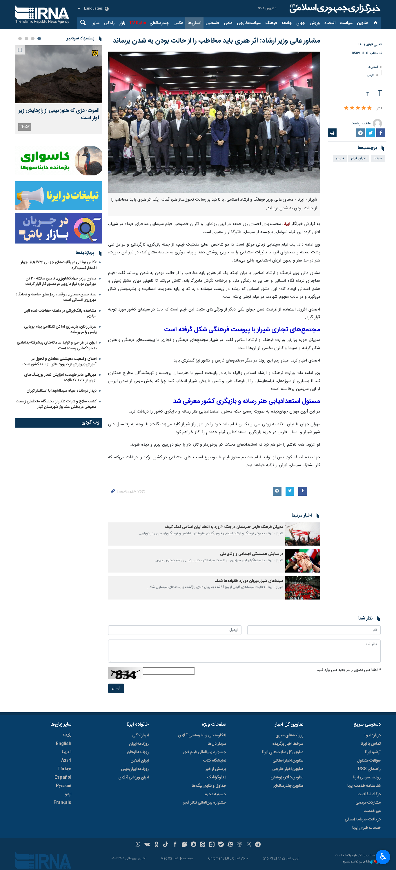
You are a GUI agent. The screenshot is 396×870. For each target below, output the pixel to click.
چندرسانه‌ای (159, 23)
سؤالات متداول (369, 760)
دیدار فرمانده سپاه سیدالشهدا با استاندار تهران (61, 391)
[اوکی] (156, 845)
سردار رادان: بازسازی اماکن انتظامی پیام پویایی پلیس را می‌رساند (60, 329)
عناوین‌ (362, 23)
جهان (300, 23)
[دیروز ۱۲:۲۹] (58, 74)
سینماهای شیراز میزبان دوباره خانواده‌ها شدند (249, 581)
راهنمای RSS (369, 769)
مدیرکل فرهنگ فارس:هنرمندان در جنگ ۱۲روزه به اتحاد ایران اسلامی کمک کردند (224, 527)
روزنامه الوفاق (138, 752)
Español (63, 777)
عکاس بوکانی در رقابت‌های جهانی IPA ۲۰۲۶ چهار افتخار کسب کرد (59, 265)
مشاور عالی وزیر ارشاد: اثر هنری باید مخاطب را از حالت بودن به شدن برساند (216, 41)
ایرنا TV (135, 23)
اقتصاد (329, 23)
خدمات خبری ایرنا (366, 827)
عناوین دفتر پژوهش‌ (286, 777)
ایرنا (334, 8)
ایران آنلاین (140, 760)
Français (62, 802)
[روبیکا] (240, 845)
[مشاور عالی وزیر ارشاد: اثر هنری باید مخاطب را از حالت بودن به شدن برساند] (214, 122)
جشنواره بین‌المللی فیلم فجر (204, 752)
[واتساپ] (138, 845)
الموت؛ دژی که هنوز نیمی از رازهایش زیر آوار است (59, 114)
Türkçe (64, 769)
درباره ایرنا (372, 735)
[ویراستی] (184, 845)
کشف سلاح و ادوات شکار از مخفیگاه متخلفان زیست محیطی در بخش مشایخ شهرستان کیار (56, 404)
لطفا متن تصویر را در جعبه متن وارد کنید (349, 670)
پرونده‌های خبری (289, 735)
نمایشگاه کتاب (214, 760)
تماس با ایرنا (371, 743)
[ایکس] (249, 845)
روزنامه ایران (139, 743)
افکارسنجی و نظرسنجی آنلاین (202, 735)
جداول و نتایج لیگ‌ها (209, 785)
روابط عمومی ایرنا (367, 777)
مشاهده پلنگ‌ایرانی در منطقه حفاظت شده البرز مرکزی (60, 313)
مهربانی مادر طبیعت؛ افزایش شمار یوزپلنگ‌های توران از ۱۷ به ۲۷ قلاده (60, 378)
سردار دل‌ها (217, 743)
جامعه (287, 23)
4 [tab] (20, 38)
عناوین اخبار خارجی (287, 769)
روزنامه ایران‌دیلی (135, 769)
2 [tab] (32, 38)
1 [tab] (39, 38)
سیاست (346, 23)
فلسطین (212, 23)
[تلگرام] (258, 845)
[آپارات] (230, 845)
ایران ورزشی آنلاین (134, 777)
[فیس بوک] (175, 845)
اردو (68, 794)
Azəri (66, 760)
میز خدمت (372, 811)
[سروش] (193, 845)
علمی (228, 23)
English (63, 743)
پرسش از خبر (216, 769)
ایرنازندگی (140, 735)
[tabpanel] (58, 89)
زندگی (109, 23)
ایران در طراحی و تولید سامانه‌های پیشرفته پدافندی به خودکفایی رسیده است (57, 345)
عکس (178, 23)
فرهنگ (271, 23)
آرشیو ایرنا (373, 752)
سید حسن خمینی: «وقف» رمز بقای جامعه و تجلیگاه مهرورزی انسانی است (56, 297)
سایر (95, 23)
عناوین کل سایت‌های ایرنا (282, 752)
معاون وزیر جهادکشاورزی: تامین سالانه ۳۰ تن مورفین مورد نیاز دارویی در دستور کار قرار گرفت (61, 281)
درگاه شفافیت (369, 794)
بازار (122, 23)
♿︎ (383, 856)
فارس (371, 75)
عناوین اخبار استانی (288, 760)
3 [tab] (26, 38)
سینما (378, 158)
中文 (67, 735)
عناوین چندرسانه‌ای (288, 785)
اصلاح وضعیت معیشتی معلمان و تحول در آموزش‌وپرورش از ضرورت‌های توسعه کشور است (60, 362)
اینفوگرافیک (216, 777)
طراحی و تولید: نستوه (356, 862)
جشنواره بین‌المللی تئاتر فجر (204, 802)
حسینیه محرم (215, 794)
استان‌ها (194, 23)
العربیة (66, 752)
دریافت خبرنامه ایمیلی (363, 819)
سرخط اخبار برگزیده (287, 743)
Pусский (63, 785)
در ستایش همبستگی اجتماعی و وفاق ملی (251, 554)
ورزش (315, 23)
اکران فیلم (358, 158)
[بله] (221, 845)
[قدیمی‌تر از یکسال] (302, 534)
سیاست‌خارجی (249, 23)
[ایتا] (203, 845)
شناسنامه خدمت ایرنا (364, 785)
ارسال (116, 688)
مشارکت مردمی (368, 802)
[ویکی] (147, 845)
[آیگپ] (212, 845)
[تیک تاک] (166, 845)
